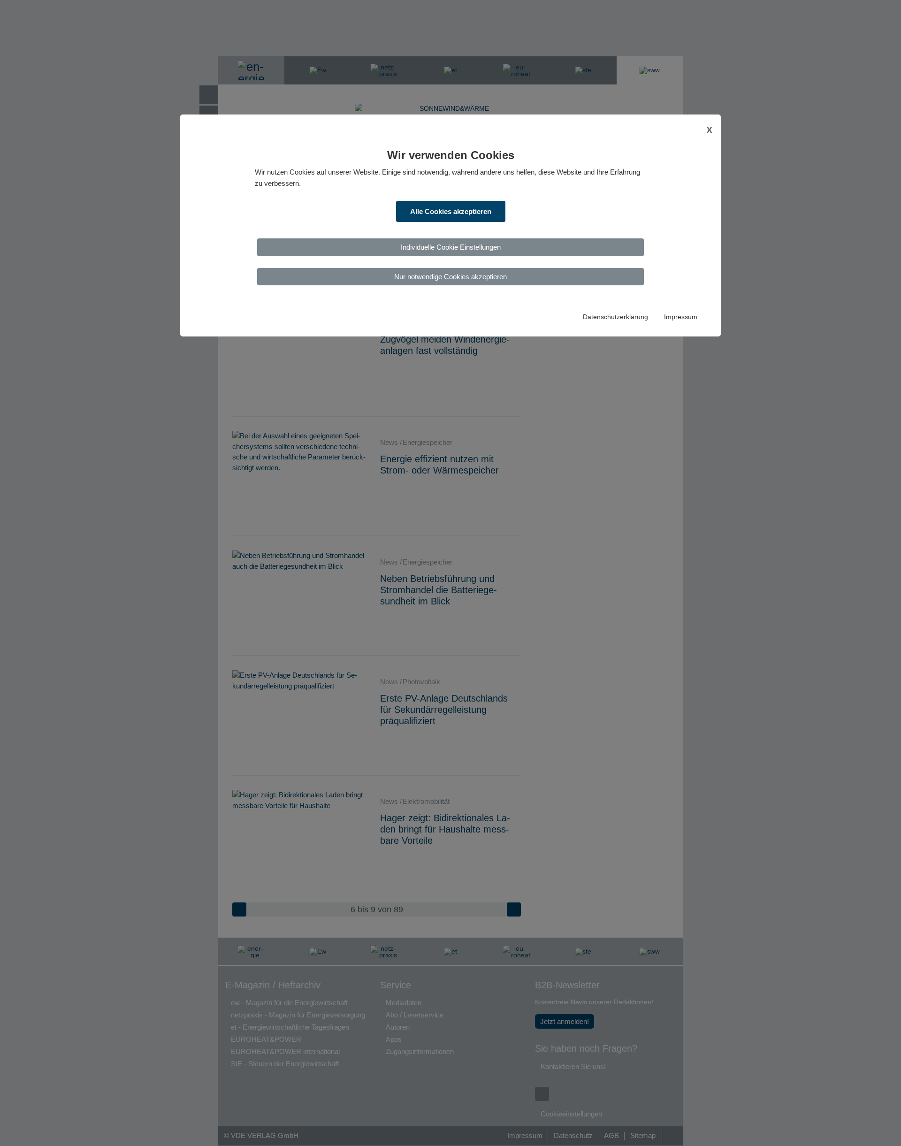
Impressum (680, 317)
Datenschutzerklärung (615, 317)
